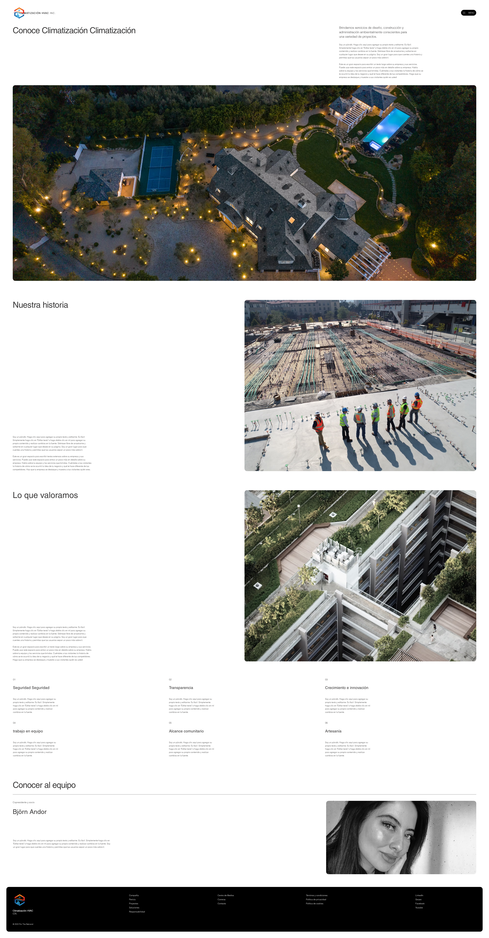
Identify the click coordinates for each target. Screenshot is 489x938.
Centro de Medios (226, 895)
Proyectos (133, 903)
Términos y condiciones (317, 895)
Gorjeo (418, 899)
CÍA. (15, 913)
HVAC (30, 910)
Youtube (419, 907)
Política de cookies (314, 903)
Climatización (19, 910)
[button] (464, 13)
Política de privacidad (316, 899)
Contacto (222, 903)
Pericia (132, 899)
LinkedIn (419, 895)
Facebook (420, 903)
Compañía (134, 895)
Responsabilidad (137, 911)
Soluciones (134, 907)
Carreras (222, 899)
